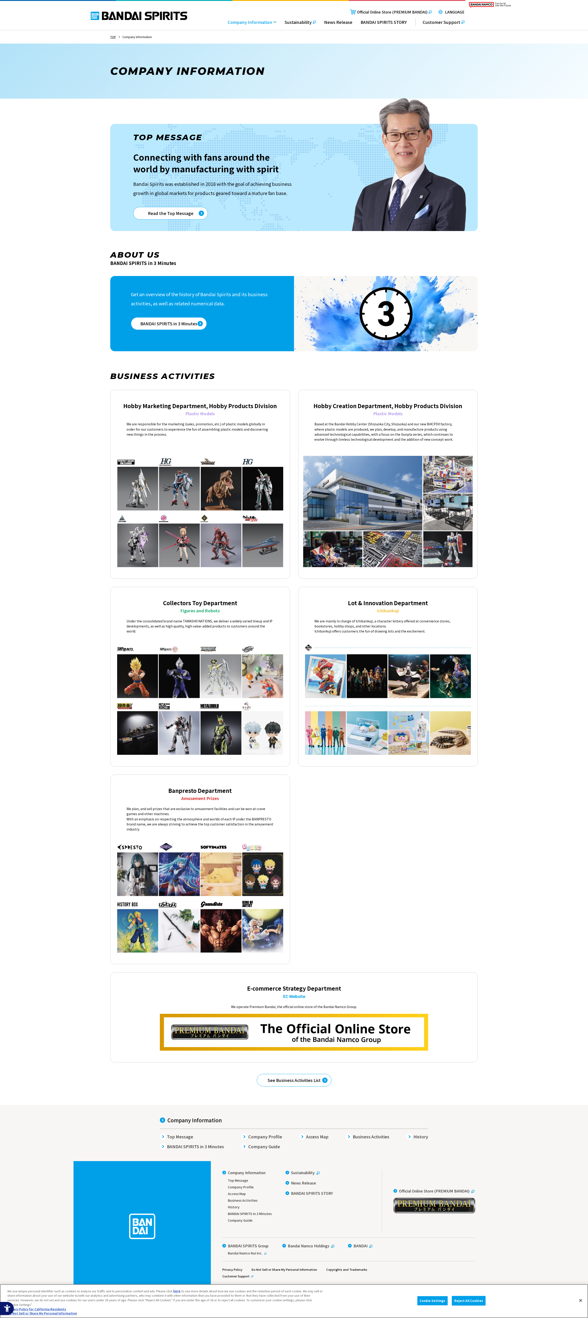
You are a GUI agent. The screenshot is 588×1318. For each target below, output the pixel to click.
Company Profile (265, 1137)
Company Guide (264, 1146)
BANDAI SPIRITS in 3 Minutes (195, 1146)
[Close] (581, 1301)
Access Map (317, 1137)
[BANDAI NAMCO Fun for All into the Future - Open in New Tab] (490, 6)
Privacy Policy (232, 1269)
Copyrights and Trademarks (346, 1269)
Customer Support (235, 1276)
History (420, 1137)
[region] (294, 1301)
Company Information (194, 1120)
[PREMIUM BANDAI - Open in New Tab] (294, 1032)
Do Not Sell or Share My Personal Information (284, 1269)
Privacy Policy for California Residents (36, 1309)
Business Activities (371, 1137)
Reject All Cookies (468, 1300)
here (177, 1291)
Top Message (180, 1137)
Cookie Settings (432, 1300)
